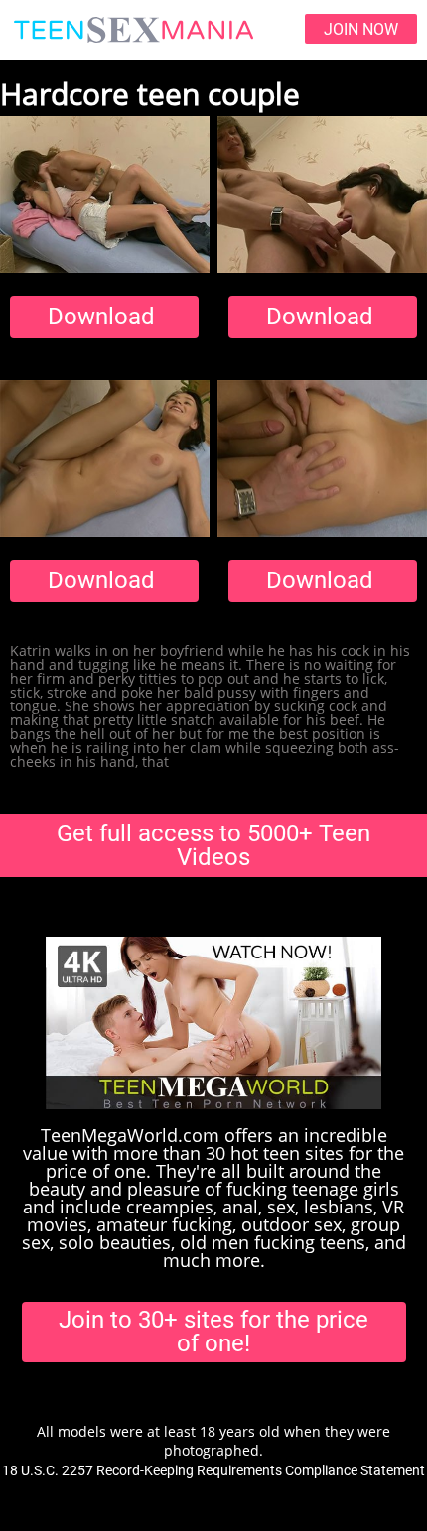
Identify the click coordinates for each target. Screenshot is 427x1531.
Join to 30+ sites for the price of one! (213, 1331)
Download (101, 316)
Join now (361, 29)
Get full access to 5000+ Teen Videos (213, 845)
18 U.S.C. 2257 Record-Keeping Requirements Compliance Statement (213, 1470)
